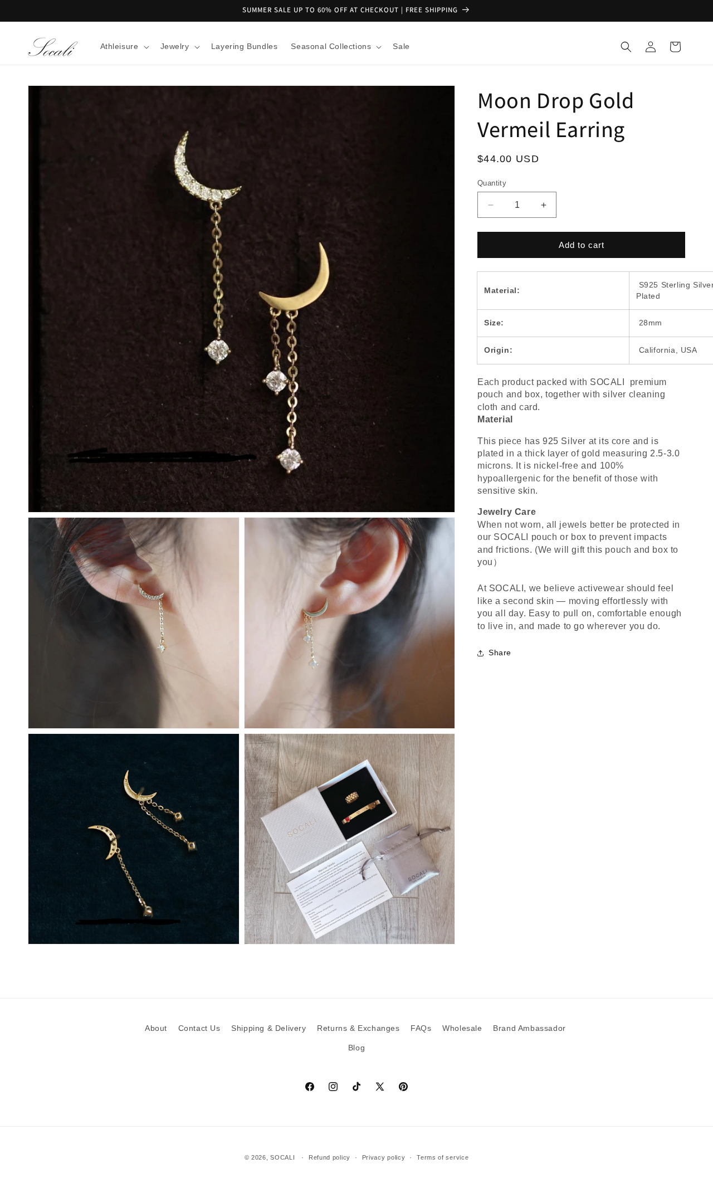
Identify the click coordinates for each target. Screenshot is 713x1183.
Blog (356, 1047)
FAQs (421, 1028)
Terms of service (442, 1156)
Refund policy (329, 1156)
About (156, 1028)
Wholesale (462, 1028)
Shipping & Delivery (268, 1028)
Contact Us (199, 1028)
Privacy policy (384, 1156)
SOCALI (282, 1157)
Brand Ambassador (529, 1028)
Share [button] (500, 653)
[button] (124, 46)
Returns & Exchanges (358, 1028)
